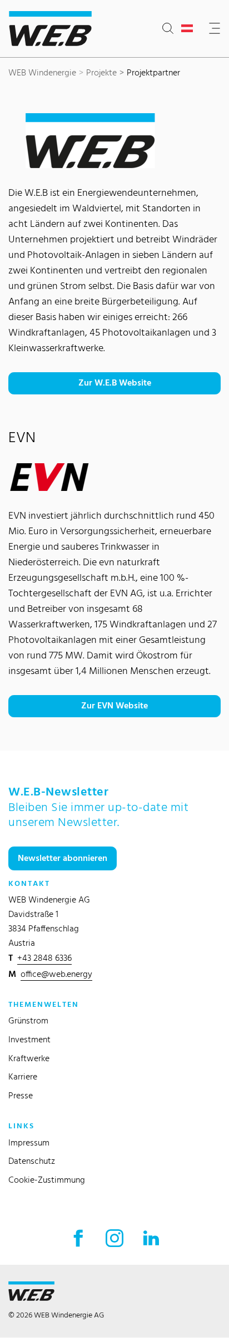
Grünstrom (28, 1020)
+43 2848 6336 (44, 958)
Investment (29, 1039)
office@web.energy (56, 974)
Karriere (22, 1076)
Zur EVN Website (114, 705)
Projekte (101, 72)
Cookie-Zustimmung (46, 1180)
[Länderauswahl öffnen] (189, 28)
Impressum (28, 1142)
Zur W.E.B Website (114, 382)
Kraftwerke (28, 1058)
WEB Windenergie (42, 72)
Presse (20, 1095)
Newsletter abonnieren (62, 858)
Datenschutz (31, 1161)
